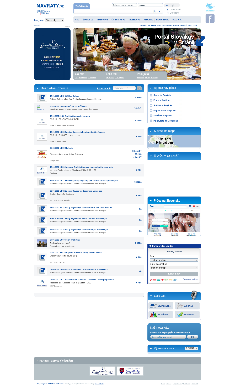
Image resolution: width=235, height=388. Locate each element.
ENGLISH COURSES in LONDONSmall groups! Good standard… (70, 121)
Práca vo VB (102, 20)
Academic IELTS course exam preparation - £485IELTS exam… (83, 283)
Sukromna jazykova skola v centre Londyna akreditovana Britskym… (85, 182)
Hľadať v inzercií (120, 88)
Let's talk (159, 295)
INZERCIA (177, 20)
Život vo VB (88, 20)
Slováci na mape (164, 131)
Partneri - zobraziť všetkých (56, 360)
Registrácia (175, 9)
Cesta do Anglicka (162, 95)
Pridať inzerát (104, 88)
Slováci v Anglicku (162, 116)
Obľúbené (174, 13)
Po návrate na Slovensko (165, 121)
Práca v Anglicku (161, 100)
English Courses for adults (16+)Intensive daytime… (76, 257)
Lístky (147, 77)
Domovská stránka (43, 5)
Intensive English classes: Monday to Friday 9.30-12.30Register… (82, 170)
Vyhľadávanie (82, 6)
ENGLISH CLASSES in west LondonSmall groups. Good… (77, 136)
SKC (77, 20)
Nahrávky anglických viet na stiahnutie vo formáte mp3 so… (75, 107)
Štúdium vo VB (118, 20)
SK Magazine (164, 306)
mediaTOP (99, 384)
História (154, 77)
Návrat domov (162, 20)
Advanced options (190, 279)
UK (76, 77)
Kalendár (140, 77)
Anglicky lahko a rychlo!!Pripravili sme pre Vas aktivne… (65, 243)
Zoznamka (189, 314)
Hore (163, 384)
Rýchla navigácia (165, 87)
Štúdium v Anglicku (162, 105)
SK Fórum (163, 314)
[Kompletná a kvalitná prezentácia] (52, 54)
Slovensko (83, 77)
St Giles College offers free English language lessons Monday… (76, 97)
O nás (169, 384)
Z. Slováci (188, 306)
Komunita (148, 20)
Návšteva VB (134, 20)
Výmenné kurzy (164, 348)
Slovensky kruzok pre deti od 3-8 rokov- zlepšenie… (66, 154)
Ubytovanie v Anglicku (164, 110)
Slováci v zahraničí (166, 155)
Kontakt (195, 384)
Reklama (186, 384)
